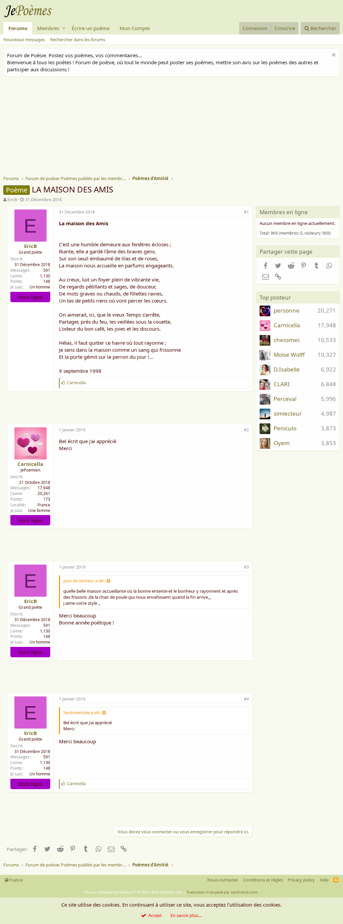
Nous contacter (222, 880)
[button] (64, 28)
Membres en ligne (284, 212)
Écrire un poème (91, 28)
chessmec (287, 340)
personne (286, 310)
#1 (246, 212)
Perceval (285, 399)
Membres (48, 28)
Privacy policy (301, 880)
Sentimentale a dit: (81, 712)
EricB (12, 199)
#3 (246, 567)
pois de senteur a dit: (84, 581)
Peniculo (285, 428)
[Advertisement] (173, 127)
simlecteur (288, 413)
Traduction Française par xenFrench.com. (223, 892)
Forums (17, 28)
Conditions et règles (263, 880)
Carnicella (30, 463)
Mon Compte (135, 28)
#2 (246, 430)
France (44, 505)
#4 (246, 699)
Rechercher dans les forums (77, 39)
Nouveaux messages (24, 39)
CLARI (282, 384)
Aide (324, 880)
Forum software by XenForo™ (133, 892)
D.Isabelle (287, 369)
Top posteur (275, 297)
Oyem (282, 443)
